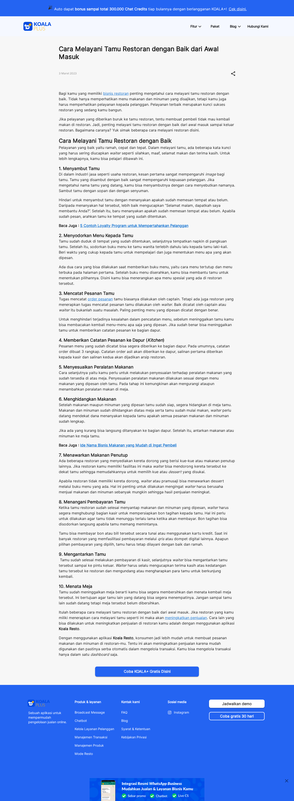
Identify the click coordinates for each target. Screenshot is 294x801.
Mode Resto (84, 754)
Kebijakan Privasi (134, 737)
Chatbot (81, 721)
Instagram (181, 712)
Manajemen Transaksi (91, 737)
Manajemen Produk (89, 745)
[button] (195, 26)
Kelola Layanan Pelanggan (94, 729)
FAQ (124, 712)
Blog (124, 721)
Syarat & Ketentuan (135, 729)
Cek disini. (238, 9)
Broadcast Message (90, 712)
